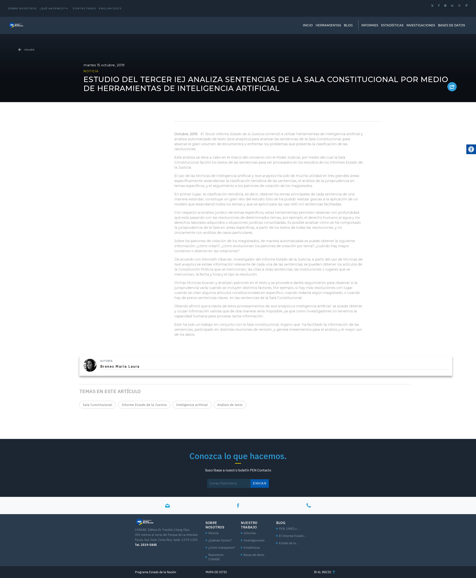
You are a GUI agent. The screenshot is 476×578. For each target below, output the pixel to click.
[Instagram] (459, 5)
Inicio (308, 25)
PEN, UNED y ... (289, 528)
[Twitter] (432, 6)
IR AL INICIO (322, 572)
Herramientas (328, 25)
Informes (369, 25)
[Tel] (308, 505)
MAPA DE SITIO (216, 572)
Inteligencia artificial (192, 405)
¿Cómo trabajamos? (221, 547)
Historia (213, 533)
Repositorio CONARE (215, 557)
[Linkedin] (452, 5)
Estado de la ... (288, 543)
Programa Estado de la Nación (155, 572)
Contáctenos (84, 8)
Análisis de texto (230, 405)
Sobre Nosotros (22, 8)
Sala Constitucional (97, 405)
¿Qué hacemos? (52, 8)
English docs (110, 8)
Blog (348, 25)
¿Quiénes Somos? (219, 540)
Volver (29, 49)
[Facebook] (439, 5)
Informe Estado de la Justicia (144, 405)
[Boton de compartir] (452, 86)
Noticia (91, 71)
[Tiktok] (466, 5)
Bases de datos (451, 25)
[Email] (167, 505)
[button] (471, 149)
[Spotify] (445, 5)
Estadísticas (392, 25)
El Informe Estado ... (292, 536)
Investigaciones (420, 25)
